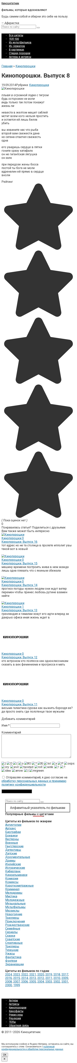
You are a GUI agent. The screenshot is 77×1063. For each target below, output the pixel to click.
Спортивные (14, 943)
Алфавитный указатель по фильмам (37, 808)
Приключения (15, 921)
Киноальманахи (16, 875)
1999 (16, 985)
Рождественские (17, 925)
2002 (56, 981)
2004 (40, 981)
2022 (24, 974)
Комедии (11, 878)
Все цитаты (16, 35)
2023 (16, 974)
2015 (16, 978)
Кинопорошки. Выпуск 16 (19, 542)
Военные (11, 842)
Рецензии (15, 1018)
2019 (48, 974)
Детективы (13, 850)
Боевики (11, 835)
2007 (16, 981)
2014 (24, 978)
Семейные (12, 928)
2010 (56, 978)
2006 (24, 981)
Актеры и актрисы (20, 57)
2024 (8, 974)
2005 (32, 981)
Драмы (10, 860)
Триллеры (12, 918)
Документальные (17, 857)
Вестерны (12, 839)
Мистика (11, 896)
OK (5, 1054)
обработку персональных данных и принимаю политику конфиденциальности (33, 782)
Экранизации (14, 964)
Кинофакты (16, 1011)
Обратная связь (19, 1025)
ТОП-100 (14, 39)
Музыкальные (15, 903)
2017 (64, 974)
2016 (8, 978)
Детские (11, 853)
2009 (64, 978)
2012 (40, 978)
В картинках (16, 49)
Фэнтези (11, 960)
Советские (12, 939)
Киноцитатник (10, 3)
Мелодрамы (13, 893)
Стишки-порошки (19, 53)
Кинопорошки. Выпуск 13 (19, 610)
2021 (32, 974)
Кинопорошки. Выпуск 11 (19, 704)
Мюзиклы (12, 910)
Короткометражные (19, 885)
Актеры (13, 1000)
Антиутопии (13, 825)
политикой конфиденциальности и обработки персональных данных (32, 1048)
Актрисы (14, 1004)
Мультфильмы (15, 907)
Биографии (13, 832)
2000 (8, 985)
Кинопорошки (39, 85)
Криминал (12, 889)
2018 (56, 974)
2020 (40, 974)
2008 (8, 981)
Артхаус (10, 828)
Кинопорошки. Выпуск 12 (19, 657)
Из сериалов (17, 46)
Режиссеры (16, 1015)
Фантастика (13, 957)
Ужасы (10, 953)
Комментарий (11, 732)
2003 (48, 981)
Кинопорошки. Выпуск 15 (19, 563)
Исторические (15, 868)
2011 (48, 978)
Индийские (13, 864)
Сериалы (11, 932)
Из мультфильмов (20, 42)
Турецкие (12, 950)
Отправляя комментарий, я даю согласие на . (34, 781)
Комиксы (12, 882)
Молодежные (14, 900)
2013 (32, 978)
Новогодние (13, 914)
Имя (5, 725)
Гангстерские (14, 846)
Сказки (10, 935)
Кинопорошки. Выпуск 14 (19, 585)
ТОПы (12, 1022)
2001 (64, 981)
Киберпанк (13, 871)
